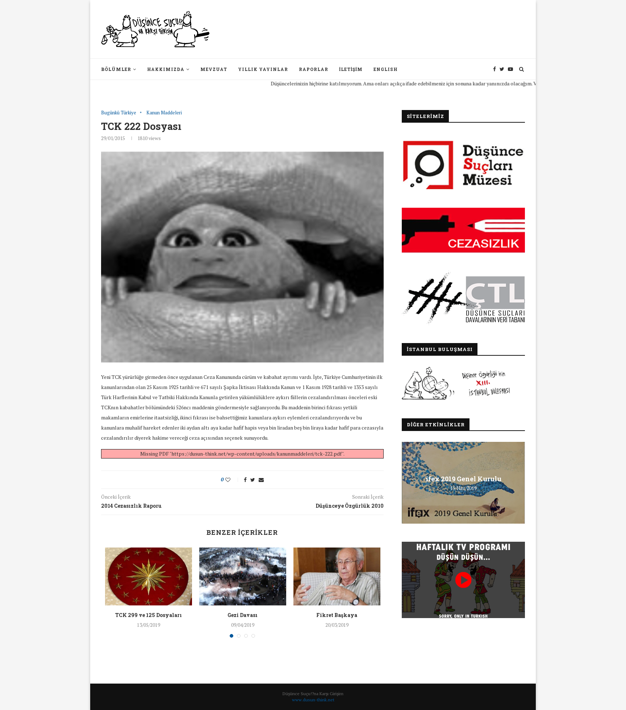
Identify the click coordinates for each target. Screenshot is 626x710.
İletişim (351, 69)
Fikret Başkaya (336, 615)
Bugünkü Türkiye (118, 113)
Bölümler (116, 69)
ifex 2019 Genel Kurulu (463, 478)
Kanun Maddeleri (164, 113)
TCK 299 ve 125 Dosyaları (148, 615)
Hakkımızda (165, 69)
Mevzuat (213, 69)
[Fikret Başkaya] (336, 576)
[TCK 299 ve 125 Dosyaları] (148, 576)
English (385, 69)
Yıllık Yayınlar (263, 69)
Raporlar (313, 69)
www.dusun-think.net (313, 699)
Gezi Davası (243, 615)
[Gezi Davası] (242, 576)
